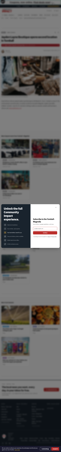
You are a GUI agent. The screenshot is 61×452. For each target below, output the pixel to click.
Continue (45, 232)
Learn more (17, 449)
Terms (49, 236)
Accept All (55, 449)
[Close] (56, 207)
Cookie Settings (45, 449)
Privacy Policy (54, 236)
